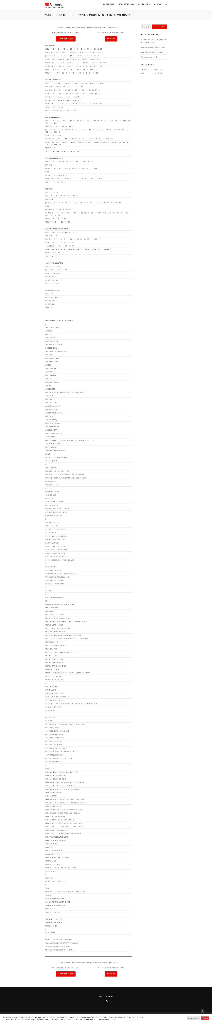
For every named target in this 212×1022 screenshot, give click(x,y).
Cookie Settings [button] (193, 1018)
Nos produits (144, 4)
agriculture (158, 69)
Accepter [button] (205, 1018)
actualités (144, 69)
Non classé (158, 73)
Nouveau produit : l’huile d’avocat (153, 47)
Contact (158, 4)
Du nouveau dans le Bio (149, 57)
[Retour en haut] (203, 1012)
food (142, 73)
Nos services (108, 4)
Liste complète (66, 39)
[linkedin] (106, 1001)
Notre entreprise (126, 4)
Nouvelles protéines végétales (152, 52)
